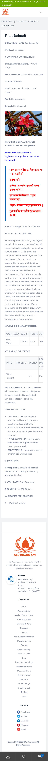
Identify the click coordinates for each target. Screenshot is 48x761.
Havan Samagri (24, 649)
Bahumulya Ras (24, 619)
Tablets (24, 692)
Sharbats (24, 679)
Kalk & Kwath (24, 654)
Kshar (24, 658)
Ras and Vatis (24, 675)
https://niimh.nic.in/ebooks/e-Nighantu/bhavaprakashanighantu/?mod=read (22, 156)
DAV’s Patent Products (24, 636)
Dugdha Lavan (24, 641)
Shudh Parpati (24, 688)
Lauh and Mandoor (24, 662)
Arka (24, 607)
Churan (24, 632)
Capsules (24, 628)
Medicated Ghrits (24, 666)
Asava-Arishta (24, 611)
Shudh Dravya (24, 683)
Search (24, 756)
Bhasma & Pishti (24, 624)
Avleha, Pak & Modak (24, 615)
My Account (8, 756)
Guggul (24, 645)
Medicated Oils (24, 671)
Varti (24, 696)
